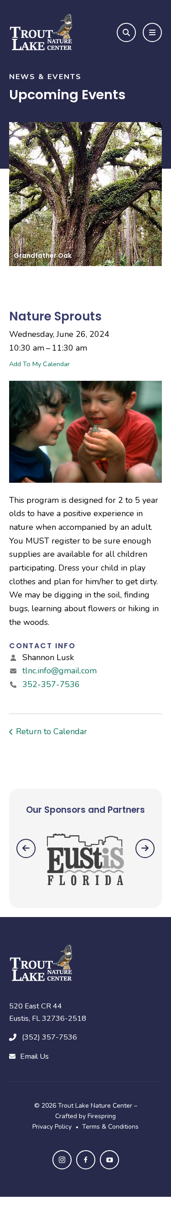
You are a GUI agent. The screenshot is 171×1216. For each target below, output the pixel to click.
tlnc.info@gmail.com (59, 670)
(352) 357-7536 (49, 1037)
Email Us (34, 1056)
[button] (126, 32)
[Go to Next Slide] (145, 848)
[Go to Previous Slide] (26, 848)
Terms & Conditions (110, 1126)
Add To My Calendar (39, 363)
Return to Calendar (51, 731)
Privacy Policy (52, 1126)
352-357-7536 (51, 684)
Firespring (102, 1116)
